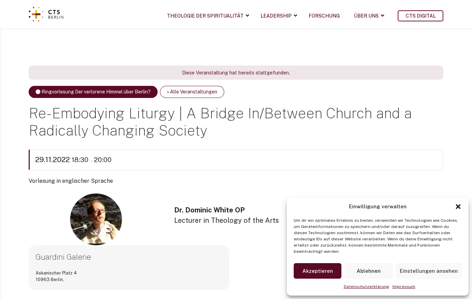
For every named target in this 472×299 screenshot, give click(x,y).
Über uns (366, 16)
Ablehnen (369, 271)
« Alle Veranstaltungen (192, 91)
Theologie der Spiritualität (205, 16)
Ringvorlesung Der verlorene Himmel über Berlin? (95, 91)
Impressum (404, 286)
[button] (458, 206)
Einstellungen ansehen (429, 271)
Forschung (324, 16)
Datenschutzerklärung (366, 286)
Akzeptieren (317, 271)
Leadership (276, 16)
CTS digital (421, 16)
